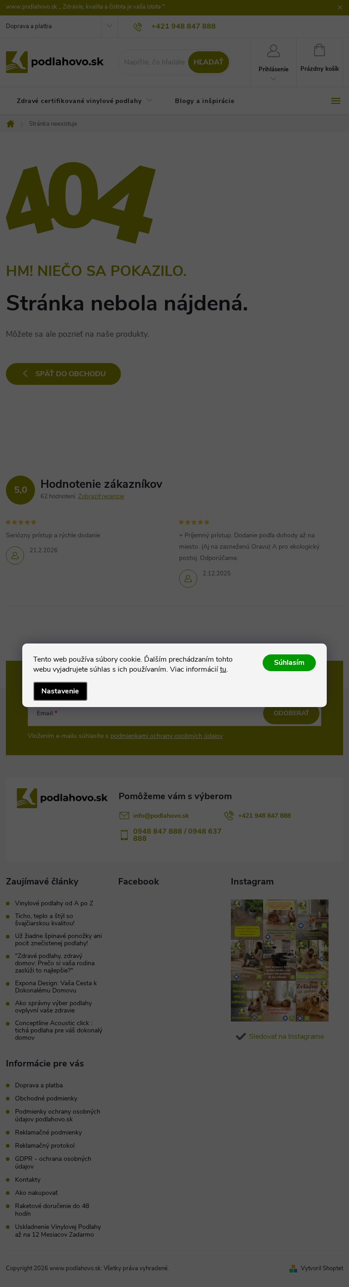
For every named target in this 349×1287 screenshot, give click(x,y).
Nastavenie (60, 691)
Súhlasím (289, 663)
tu (223, 669)
